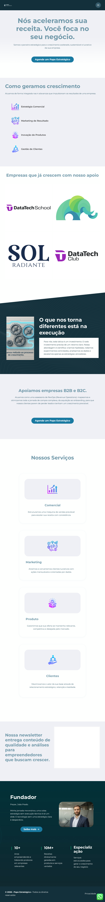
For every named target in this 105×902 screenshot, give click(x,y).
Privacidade (90, 893)
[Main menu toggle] (98, 5)
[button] (52, 59)
